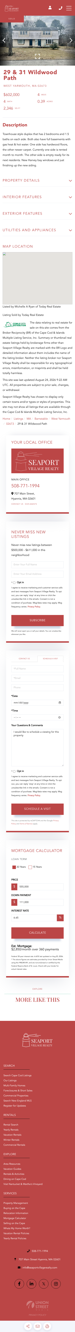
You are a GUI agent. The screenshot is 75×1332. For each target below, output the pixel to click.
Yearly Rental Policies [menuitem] (14, 1238)
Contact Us (17, 504)
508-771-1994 (61, 8)
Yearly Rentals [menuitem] (10, 1130)
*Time (14, 711)
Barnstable (41, 419)
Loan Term (19, 859)
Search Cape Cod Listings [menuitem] (17, 1075)
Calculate (37, 933)
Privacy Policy (34, 607)
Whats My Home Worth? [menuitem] (16, 1228)
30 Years (21, 867)
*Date (14, 696)
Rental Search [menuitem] (10, 1125)
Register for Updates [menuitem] (14, 1106)
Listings (18, 419)
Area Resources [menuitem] (11, 1164)
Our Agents (31, 504)
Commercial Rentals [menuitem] (14, 1145)
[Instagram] (56, 1284)
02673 (10, 424)
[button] (5, 41)
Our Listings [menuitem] (10, 1081)
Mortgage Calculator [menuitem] (14, 1218)
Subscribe (38, 620)
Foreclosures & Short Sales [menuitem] (17, 1091)
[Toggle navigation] (69, 8)
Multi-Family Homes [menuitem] (14, 1086)
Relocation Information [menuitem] (15, 1213)
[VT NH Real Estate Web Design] (37, 1305)
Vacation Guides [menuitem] (12, 1169)
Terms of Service (26, 824)
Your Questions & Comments (27, 725)
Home (6, 419)
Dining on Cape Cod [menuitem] (14, 1179)
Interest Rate (20, 911)
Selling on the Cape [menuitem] (14, 1223)
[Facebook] (19, 1284)
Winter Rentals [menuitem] (11, 1140)
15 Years (37, 867)
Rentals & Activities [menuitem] (13, 1174)
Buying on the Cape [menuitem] (14, 1208)
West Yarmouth (60, 419)
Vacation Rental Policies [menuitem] (16, 1233)
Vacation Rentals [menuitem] (12, 1135)
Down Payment (21, 895)
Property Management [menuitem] (15, 1203)
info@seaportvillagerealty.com (39, 1268)
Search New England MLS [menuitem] (17, 1101)
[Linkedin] (31, 1284)
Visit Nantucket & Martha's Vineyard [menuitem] (23, 1184)
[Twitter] (43, 1284)
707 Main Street (39, 1259)
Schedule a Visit (50, 659)
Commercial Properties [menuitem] (15, 1096)
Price (14, 880)
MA (29, 419)
